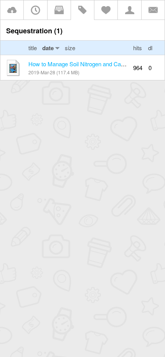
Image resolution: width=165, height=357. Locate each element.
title (33, 48)
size (70, 48)
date (48, 48)
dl (150, 48)
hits (137, 48)
